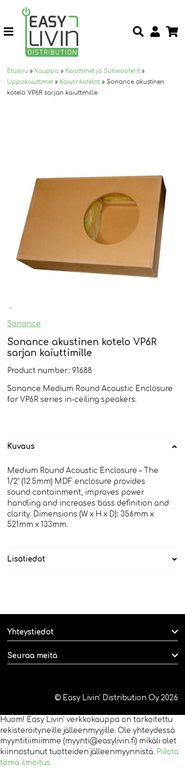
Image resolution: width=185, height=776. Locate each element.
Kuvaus (21, 447)
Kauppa (47, 71)
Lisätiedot (26, 559)
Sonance (24, 324)
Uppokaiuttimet (30, 82)
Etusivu (17, 71)
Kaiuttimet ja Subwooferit (102, 71)
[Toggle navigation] (12, 32)
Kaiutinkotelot (80, 82)
